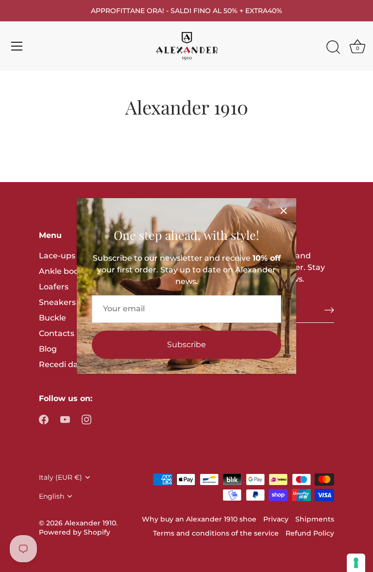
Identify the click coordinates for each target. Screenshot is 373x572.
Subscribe (186, 344)
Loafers (53, 286)
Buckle (52, 317)
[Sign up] (329, 310)
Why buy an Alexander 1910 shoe (199, 519)
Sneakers (57, 302)
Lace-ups (57, 255)
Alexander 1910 (90, 523)
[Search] (333, 47)
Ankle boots (62, 271)
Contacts (56, 333)
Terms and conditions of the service (216, 533)
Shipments (314, 519)
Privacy (275, 519)
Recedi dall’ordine (74, 364)
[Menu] (17, 46)
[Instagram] (86, 418)
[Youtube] (65, 418)
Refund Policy (310, 533)
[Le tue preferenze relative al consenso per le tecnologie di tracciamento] (356, 563)
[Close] (283, 210)
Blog (48, 348)
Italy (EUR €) (60, 477)
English (51, 496)
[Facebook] (44, 418)
